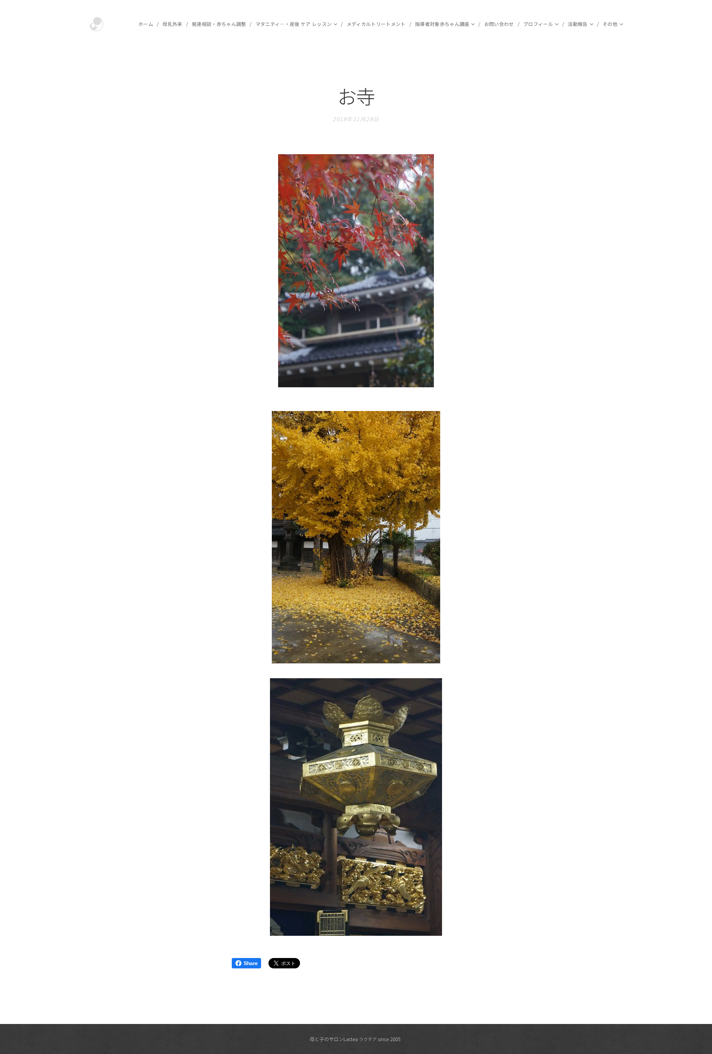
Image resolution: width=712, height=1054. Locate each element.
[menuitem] (147, 24)
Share (250, 963)
